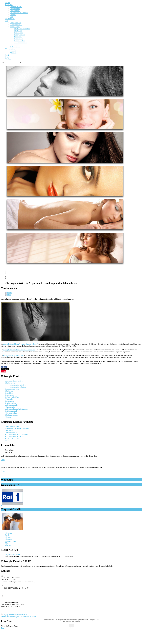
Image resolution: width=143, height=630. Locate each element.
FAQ (7, 535)
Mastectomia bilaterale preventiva (17, 428)
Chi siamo (9, 533)
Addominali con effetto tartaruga (16, 409)
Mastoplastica (10, 383)
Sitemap (8, 545)
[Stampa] (8, 293)
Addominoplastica (11, 405)
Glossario (8, 539)
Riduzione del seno (12, 389)
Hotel (7, 543)
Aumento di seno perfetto (14, 381)
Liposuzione (9, 395)
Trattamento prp (11, 432)
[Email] (8, 295)
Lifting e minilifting (12, 397)
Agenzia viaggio (11, 541)
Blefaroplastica (10, 403)
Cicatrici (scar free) (12, 438)
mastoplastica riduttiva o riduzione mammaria (19, 350)
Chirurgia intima (11, 413)
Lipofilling (9, 393)
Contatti (8, 537)
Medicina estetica (11, 415)
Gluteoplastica (10, 407)
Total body (9, 430)
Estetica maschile (11, 411)
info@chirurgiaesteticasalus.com (15, 615)
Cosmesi (8, 417)
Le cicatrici (9, 440)
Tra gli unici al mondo (13, 426)
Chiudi (71, 626)
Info (71, 628)
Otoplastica (9, 399)
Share (3, 367)
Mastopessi (9, 391)
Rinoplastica (9, 401)
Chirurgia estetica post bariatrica (16, 434)
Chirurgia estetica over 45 (14, 436)
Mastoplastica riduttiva (18, 387)
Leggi (3, 460)
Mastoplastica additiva (17, 385)
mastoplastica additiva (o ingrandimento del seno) (20, 344)
